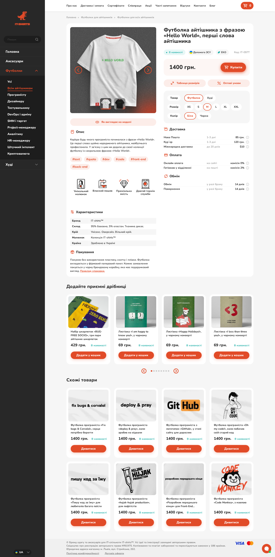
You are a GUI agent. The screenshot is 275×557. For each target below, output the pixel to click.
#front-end (138, 159)
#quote (91, 159)
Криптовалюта (18, 154)
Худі (9, 164)
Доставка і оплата (92, 5)
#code (120, 159)
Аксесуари (14, 61)
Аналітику (15, 134)
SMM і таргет (17, 121)
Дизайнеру (15, 101)
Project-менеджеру (21, 127)
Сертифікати (116, 5)
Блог (212, 5)
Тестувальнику (18, 108)
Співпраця (134, 5)
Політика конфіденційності (82, 553)
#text (76, 159)
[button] (78, 70)
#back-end (80, 167)
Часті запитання (165, 5)
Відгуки (185, 5)
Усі (9, 82)
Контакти (200, 5)
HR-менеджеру (18, 141)
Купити (236, 67)
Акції (148, 5)
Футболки (14, 70)
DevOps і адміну (19, 114)
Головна (12, 51)
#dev (106, 159)
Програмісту (16, 95)
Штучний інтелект (21, 147)
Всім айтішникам (20, 88)
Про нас (71, 5)
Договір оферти (114, 553)
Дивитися (88, 449)
